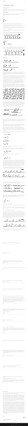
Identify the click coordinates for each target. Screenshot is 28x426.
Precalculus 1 (4, 420)
